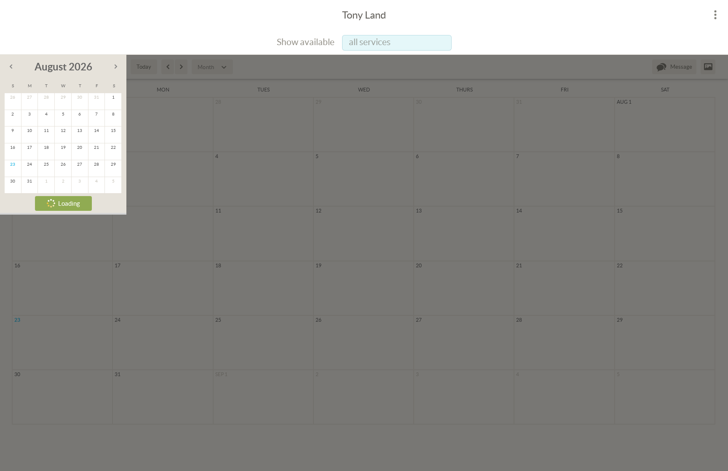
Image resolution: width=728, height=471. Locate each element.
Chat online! (297, 201)
